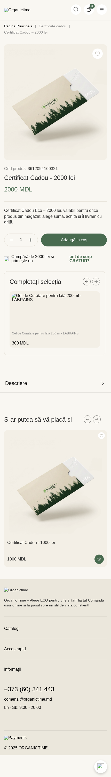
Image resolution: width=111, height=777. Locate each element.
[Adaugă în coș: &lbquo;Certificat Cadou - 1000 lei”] (99, 559)
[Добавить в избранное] (101, 435)
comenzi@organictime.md (28, 699)
